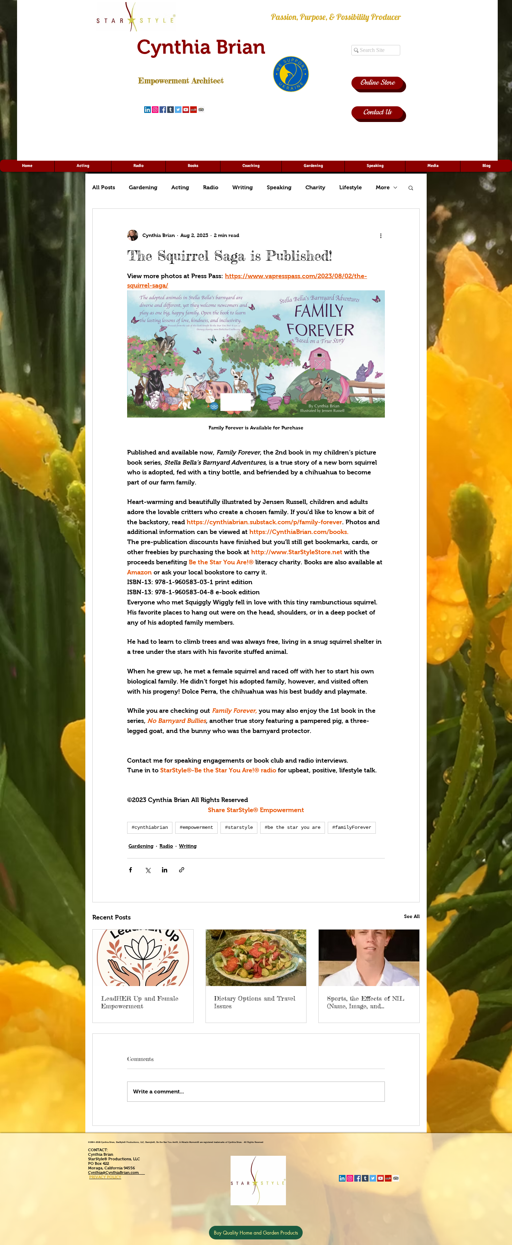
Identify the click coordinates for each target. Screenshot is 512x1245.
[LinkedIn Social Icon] (147, 109)
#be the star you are (292, 827)
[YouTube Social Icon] (186, 109)
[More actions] (381, 235)
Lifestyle (350, 187)
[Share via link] (181, 869)
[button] (411, 187)
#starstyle (239, 827)
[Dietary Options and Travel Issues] (256, 958)
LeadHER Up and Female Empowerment (139, 1002)
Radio (210, 187)
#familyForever (351, 827)
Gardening (143, 187)
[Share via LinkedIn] (164, 869)
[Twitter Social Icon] (178, 109)
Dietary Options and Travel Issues (254, 1002)
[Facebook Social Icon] (163, 109)
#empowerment (196, 827)
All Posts (103, 187)
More (383, 187)
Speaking (279, 187)
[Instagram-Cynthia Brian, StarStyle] (155, 109)
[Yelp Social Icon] (193, 109)
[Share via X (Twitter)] (147, 869)
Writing (242, 187)
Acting (180, 187)
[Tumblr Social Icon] (170, 109)
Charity (315, 187)
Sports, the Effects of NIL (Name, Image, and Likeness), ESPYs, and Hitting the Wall (365, 1002)
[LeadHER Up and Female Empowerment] (143, 958)
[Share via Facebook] (130, 869)
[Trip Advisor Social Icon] (201, 109)
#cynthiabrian (150, 827)
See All (412, 916)
